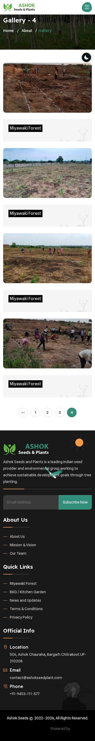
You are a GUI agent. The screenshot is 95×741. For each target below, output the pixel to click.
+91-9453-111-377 (25, 694)
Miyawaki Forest (23, 583)
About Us (17, 536)
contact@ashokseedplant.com (36, 678)
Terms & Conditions (26, 609)
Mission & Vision (23, 545)
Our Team (18, 553)
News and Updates (25, 600)
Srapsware (80, 728)
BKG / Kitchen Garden (28, 592)
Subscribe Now (75, 502)
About (27, 30)
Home (8, 30)
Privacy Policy (21, 617)
